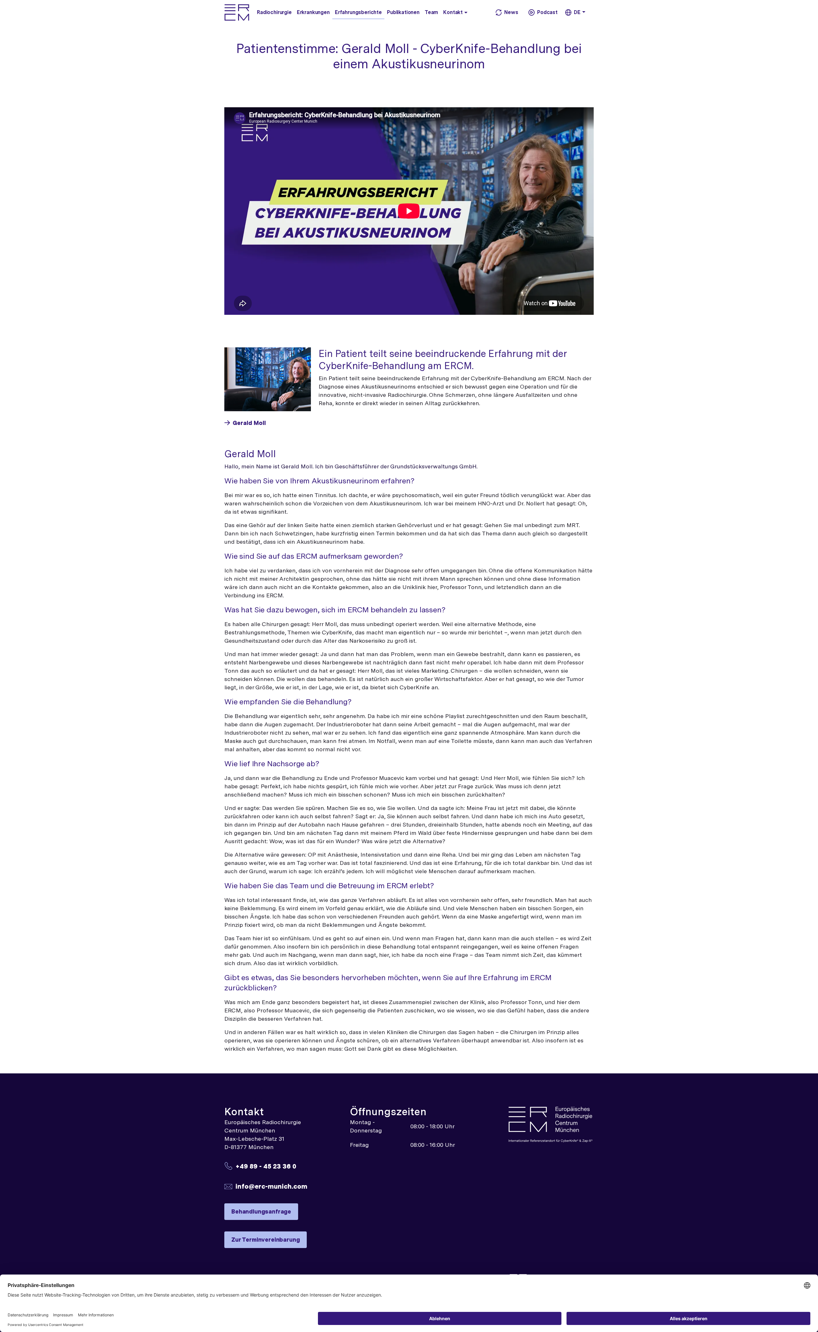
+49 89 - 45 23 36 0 (265, 1166)
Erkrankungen (313, 12)
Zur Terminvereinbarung (265, 1239)
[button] (467, 12)
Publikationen (403, 12)
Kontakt (453, 12)
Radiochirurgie (274, 12)
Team (431, 12)
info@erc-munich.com (271, 1186)
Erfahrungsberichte (358, 12)
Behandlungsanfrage (261, 1211)
